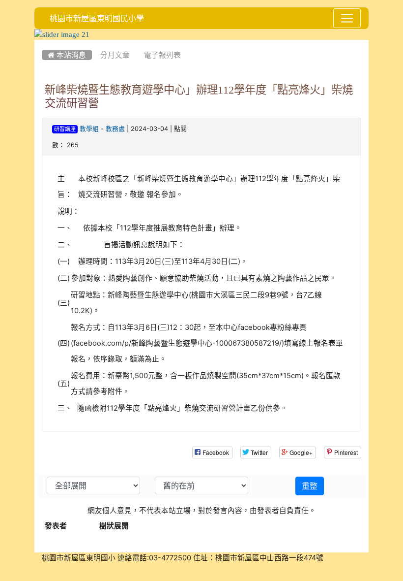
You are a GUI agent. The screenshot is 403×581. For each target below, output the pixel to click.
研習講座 (65, 129)
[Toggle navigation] (347, 18)
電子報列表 (162, 55)
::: (44, 43)
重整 (309, 486)
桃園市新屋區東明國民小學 (97, 18)
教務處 (115, 129)
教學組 (89, 129)
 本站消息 (67, 55)
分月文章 (115, 55)
